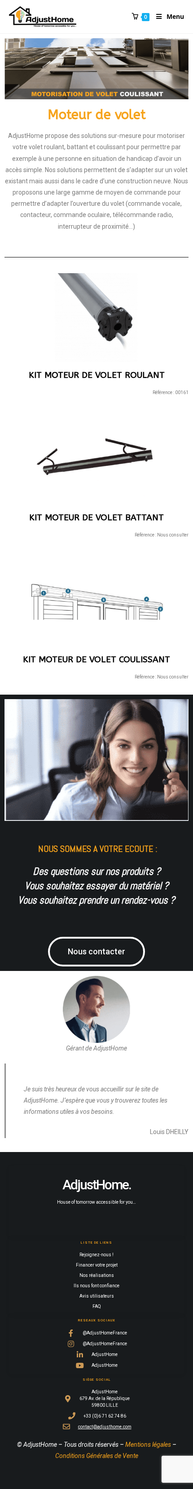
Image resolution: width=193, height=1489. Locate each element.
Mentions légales (148, 1444)
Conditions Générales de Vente (96, 1455)
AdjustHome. (96, 1184)
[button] (96, 951)
